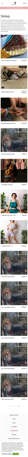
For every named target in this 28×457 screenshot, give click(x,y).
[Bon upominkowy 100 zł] (14, 326)
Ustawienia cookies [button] (7, 453)
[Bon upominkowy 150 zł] (14, 142)
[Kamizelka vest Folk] (14, 172)
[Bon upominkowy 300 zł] (14, 356)
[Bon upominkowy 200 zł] (14, 295)
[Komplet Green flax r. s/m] (14, 203)
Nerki (14, 422)
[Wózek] (26, 3)
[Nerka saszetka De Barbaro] (14, 48)
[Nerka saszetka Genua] (14, 79)
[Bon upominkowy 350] (14, 387)
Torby (14, 419)
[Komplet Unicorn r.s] (14, 234)
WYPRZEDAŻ (14, 430)
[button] (2, 3)
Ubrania (14, 434)
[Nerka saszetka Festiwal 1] (14, 111)
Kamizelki (14, 426)
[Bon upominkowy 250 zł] (14, 264)
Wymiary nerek (14, 415)
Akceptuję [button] (15, 453)
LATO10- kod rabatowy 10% (14, 8)
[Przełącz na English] (24, 3)
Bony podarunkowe (14, 438)
